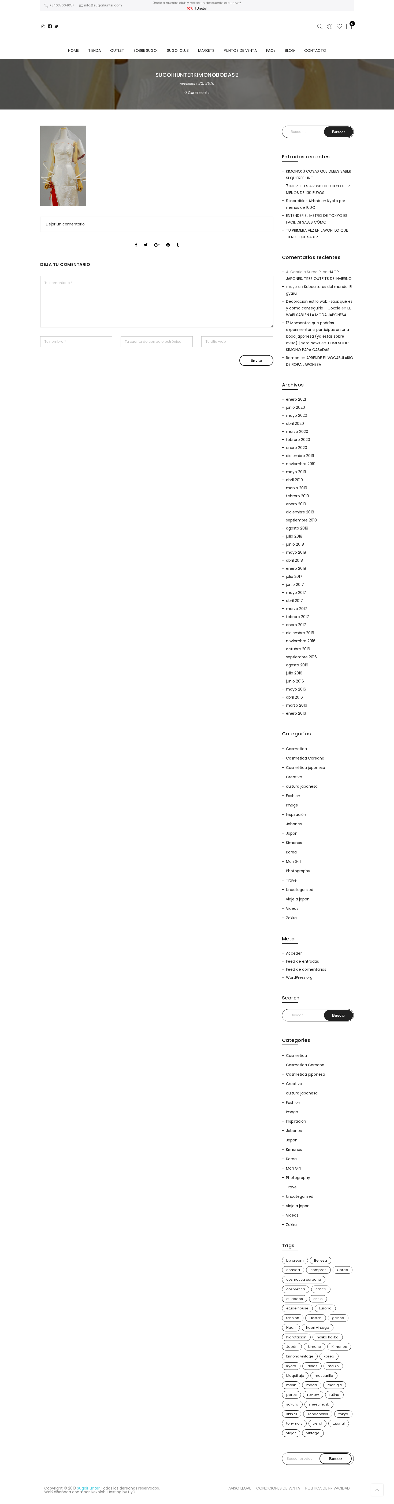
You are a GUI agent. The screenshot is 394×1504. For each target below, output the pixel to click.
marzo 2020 (297, 431)
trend (317, 1423)
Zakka (291, 918)
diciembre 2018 (300, 512)
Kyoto (291, 1365)
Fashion (293, 795)
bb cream (295, 1260)
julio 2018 (294, 536)
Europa (325, 1308)
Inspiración (296, 814)
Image (292, 805)
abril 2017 (294, 600)
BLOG (290, 50)
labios (312, 1365)
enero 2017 (296, 624)
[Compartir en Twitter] (146, 240)
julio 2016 (294, 673)
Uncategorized (299, 889)
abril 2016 (294, 697)
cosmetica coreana (303, 1279)
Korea (291, 852)
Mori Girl (293, 861)
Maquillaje (295, 1375)
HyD (131, 1492)
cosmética (295, 1289)
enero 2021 (296, 399)
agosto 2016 (297, 665)
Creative (294, 777)
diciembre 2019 (300, 455)
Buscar (335, 1458)
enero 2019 (296, 504)
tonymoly (294, 1423)
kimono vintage (299, 1356)
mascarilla (324, 1375)
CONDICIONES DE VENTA (278, 1488)
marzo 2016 (296, 705)
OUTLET (117, 50)
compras (318, 1269)
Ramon (292, 357)
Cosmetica (296, 748)
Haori (291, 1327)
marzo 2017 (296, 608)
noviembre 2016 (300, 641)
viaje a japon (298, 899)
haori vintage (317, 1327)
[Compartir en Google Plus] (157, 240)
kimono (314, 1346)
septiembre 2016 (301, 657)
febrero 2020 (298, 439)
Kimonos (294, 842)
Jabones (294, 824)
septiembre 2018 (301, 520)
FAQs (271, 50)
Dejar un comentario (65, 224)
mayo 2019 (296, 471)
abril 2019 (294, 480)
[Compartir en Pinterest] (168, 240)
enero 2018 (296, 568)
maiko (333, 1365)
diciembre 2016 (300, 633)
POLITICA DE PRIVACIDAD (327, 1488)
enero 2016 (296, 713)
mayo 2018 (296, 552)
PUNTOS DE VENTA (240, 50)
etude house (297, 1308)
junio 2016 (295, 681)
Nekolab (98, 1492)
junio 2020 (295, 407)
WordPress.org (299, 977)
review (313, 1394)
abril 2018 (294, 560)
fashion (292, 1317)
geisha (338, 1317)
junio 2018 (295, 544)
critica (320, 1289)
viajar (291, 1433)
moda (311, 1385)
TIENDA (94, 50)
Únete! (202, 8)
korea (329, 1356)
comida (293, 1269)
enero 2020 (296, 447)
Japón (292, 1346)
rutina (334, 1394)
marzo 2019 (296, 488)
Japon (292, 833)
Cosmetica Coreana (305, 758)
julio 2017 (294, 576)
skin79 (291, 1414)
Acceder (294, 953)
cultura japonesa (302, 786)
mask (291, 1385)
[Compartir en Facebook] (136, 240)
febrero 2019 (297, 496)
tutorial (339, 1423)
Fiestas (316, 1317)
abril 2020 (295, 423)
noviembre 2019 (300, 463)
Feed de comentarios (306, 969)
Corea (342, 1269)
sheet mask (319, 1404)
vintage (312, 1433)
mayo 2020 (296, 415)
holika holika (328, 1337)
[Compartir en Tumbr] (177, 240)
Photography (298, 871)
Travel (292, 880)
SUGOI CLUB (178, 50)
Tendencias (317, 1414)
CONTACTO (315, 50)
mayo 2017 (296, 592)
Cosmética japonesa (305, 767)
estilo (318, 1298)
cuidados (294, 1298)
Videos (292, 908)
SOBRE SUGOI (145, 50)
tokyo (343, 1414)
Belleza (320, 1260)
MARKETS (206, 50)
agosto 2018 (297, 528)
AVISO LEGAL (239, 1488)
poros (291, 1394)
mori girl (335, 1385)
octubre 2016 (298, 649)
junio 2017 (295, 584)
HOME (73, 50)
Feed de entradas (302, 961)
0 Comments (197, 92)
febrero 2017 (297, 616)
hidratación (296, 1337)
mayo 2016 (296, 689)
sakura (292, 1404)
